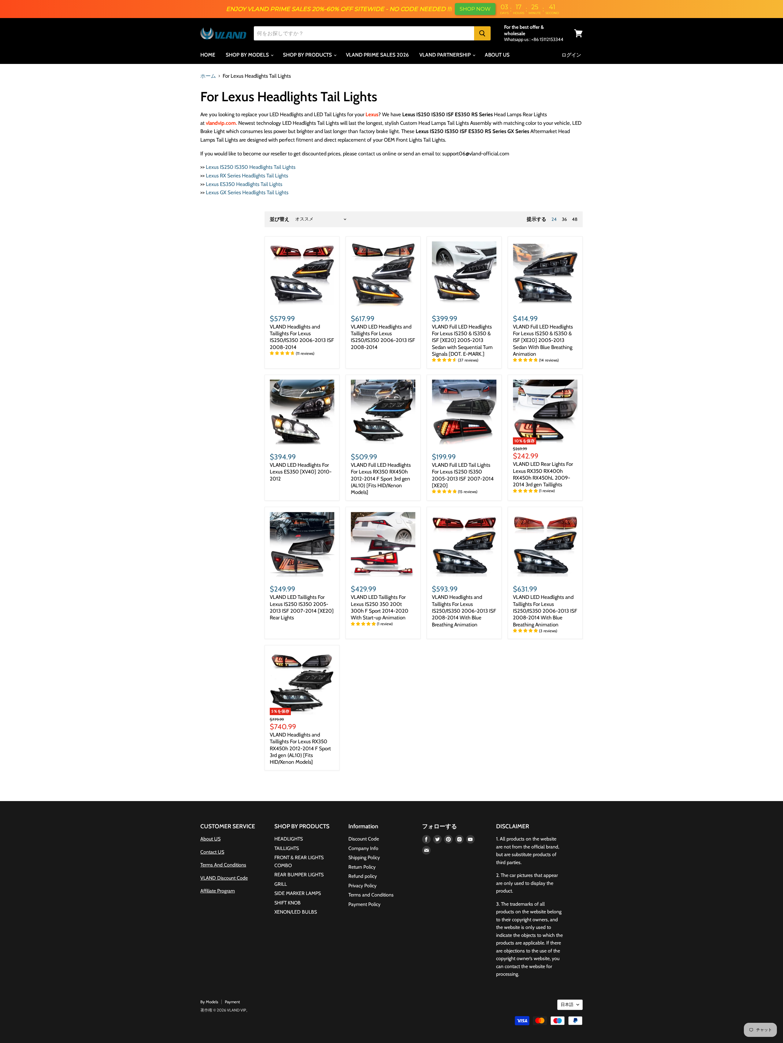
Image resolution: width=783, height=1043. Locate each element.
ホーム (208, 76)
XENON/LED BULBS (295, 912)
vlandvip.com (221, 123)
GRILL (280, 884)
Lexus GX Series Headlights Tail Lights (247, 192)
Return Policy (362, 867)
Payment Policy (364, 904)
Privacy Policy (362, 886)
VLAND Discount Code (224, 878)
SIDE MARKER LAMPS (297, 893)
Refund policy (362, 876)
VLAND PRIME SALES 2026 (377, 55)
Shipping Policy (364, 857)
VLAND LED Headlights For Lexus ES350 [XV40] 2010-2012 (301, 472)
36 (564, 219)
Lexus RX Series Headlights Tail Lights (247, 176)
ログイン (571, 55)
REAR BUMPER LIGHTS (299, 875)
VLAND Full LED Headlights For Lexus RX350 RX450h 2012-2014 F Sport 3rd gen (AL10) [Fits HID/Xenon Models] (381, 478)
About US (210, 839)
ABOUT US (497, 55)
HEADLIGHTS (288, 839)
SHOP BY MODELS (248, 55)
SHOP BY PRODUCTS (308, 55)
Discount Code (363, 839)
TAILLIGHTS (286, 848)
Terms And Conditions (223, 865)
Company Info (363, 848)
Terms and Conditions (371, 895)
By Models (209, 1001)
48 (574, 219)
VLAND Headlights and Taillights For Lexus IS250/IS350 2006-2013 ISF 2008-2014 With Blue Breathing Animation (464, 610)
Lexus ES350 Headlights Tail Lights (244, 184)
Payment (232, 1001)
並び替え (279, 219)
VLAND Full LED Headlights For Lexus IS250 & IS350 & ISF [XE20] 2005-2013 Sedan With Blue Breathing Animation (543, 340)
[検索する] (482, 33)
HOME (207, 55)
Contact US (212, 852)
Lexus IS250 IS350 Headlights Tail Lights (250, 167)
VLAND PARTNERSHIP (445, 55)
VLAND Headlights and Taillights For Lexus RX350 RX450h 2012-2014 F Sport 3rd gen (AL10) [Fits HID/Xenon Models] (300, 748)
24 (554, 219)
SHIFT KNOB (287, 903)
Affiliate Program (217, 891)
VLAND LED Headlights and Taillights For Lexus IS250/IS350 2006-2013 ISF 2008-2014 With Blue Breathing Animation (545, 610)
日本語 (567, 1004)
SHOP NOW (475, 9)
